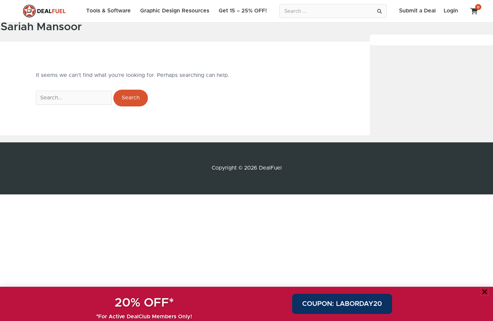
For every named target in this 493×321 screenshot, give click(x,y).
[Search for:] (74, 97)
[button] (484, 291)
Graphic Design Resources (174, 10)
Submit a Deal (417, 10)
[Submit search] (379, 11)
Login (451, 10)
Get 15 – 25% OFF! (243, 10)
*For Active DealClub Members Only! (144, 316)
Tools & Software (108, 10)
